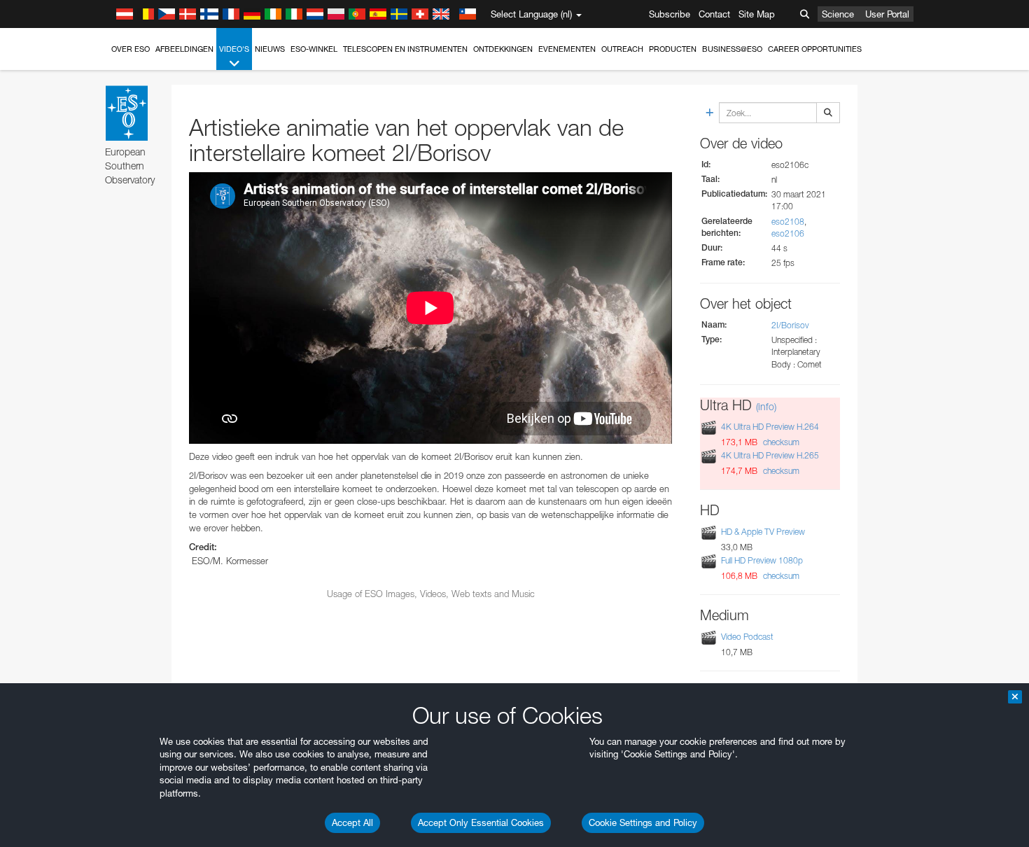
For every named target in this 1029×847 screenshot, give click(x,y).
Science (838, 14)
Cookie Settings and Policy (643, 822)
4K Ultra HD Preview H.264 (770, 426)
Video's (234, 49)
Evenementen (567, 49)
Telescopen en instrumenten (405, 49)
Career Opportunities (815, 49)
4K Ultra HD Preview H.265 (770, 455)
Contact (714, 14)
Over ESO (130, 49)
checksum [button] (780, 442)
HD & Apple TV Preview (763, 531)
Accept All (352, 822)
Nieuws (270, 49)
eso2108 (787, 221)
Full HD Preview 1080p (762, 560)
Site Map (756, 14)
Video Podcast (747, 636)
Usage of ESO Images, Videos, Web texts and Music (431, 593)
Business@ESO (732, 49)
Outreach (622, 49)
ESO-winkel (313, 49)
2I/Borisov (790, 325)
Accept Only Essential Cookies (481, 822)
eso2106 (787, 233)
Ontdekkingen (503, 49)
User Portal (887, 14)
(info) (766, 406)
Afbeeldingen (184, 49)
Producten (672, 49)
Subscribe (669, 14)
